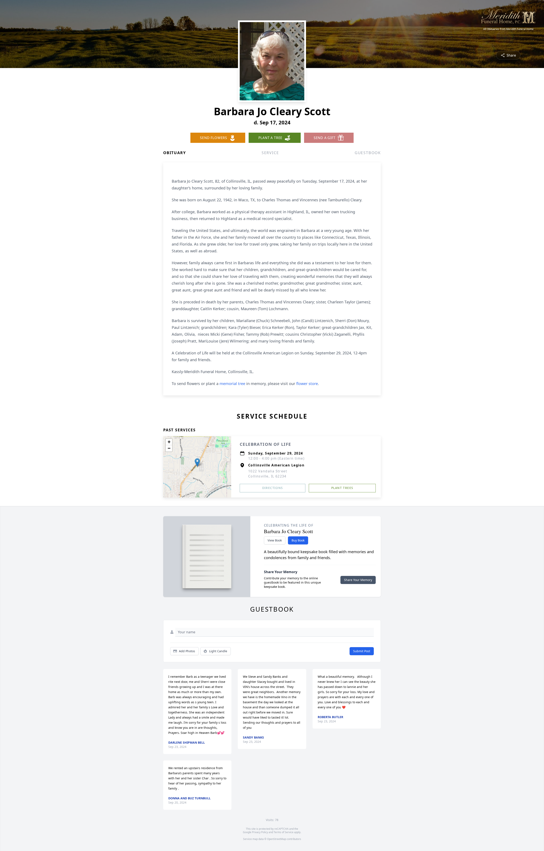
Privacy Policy (260, 832)
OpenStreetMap (276, 839)
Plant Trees (342, 488)
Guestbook (368, 152)
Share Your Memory (358, 580)
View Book (275, 540)
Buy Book (298, 540)
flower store (307, 383)
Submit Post (361, 651)
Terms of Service (283, 832)
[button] (197, 462)
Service (270, 152)
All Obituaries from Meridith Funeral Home (508, 29)
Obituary (174, 152)
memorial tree (232, 383)
